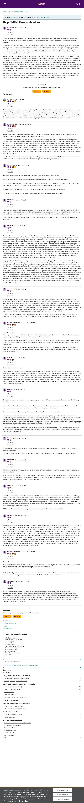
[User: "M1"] (4, 100)
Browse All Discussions (10, 730)
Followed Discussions (9, 623)
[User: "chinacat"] (4, 226)
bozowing (10, 27)
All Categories (7, 672)
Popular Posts (7, 629)
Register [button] (46, 91)
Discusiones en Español (10, 728)
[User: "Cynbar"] (4, 358)
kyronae (10, 389)
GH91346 (10, 485)
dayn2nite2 (11, 165)
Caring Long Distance (42, 694)
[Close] (81, 795)
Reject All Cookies (62, 795)
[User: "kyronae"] (4, 390)
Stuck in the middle (13, 322)
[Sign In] (80, 4)
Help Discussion (45, 17)
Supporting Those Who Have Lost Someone (42, 697)
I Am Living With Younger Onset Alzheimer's (42, 681)
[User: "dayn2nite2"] (4, 165)
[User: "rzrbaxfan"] (4, 289)
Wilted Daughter (12, 124)
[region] (42, 795)
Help (42, 737)
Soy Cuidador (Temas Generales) (43, 714)
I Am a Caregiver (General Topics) (42, 687)
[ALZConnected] (41, 4)
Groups (5, 626)
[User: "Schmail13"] (4, 200)
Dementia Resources (9, 732)
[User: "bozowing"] (4, 28)
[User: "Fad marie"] (4, 516)
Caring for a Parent (42, 692)
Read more (8, 654)
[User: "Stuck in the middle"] (4, 323)
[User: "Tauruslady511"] (4, 581)
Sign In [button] (37, 91)
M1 (8, 99)
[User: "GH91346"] (4, 486)
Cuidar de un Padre (43, 717)
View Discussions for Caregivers (12, 725)
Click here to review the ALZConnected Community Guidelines (21, 665)
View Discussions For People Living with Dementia (17, 723)
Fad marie (10, 515)
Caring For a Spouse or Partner (42, 689)
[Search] (77, 4)
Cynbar (9, 357)
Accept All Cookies (63, 799)
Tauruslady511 (12, 581)
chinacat (10, 225)
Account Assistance (42, 735)
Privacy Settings (62, 790)
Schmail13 (10, 200)
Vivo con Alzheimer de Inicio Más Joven (15, 709)
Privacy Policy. (23, 801)
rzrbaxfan (10, 289)
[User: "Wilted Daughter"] (4, 124)
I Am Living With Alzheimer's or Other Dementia (42, 678)
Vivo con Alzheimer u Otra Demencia (43, 706)
